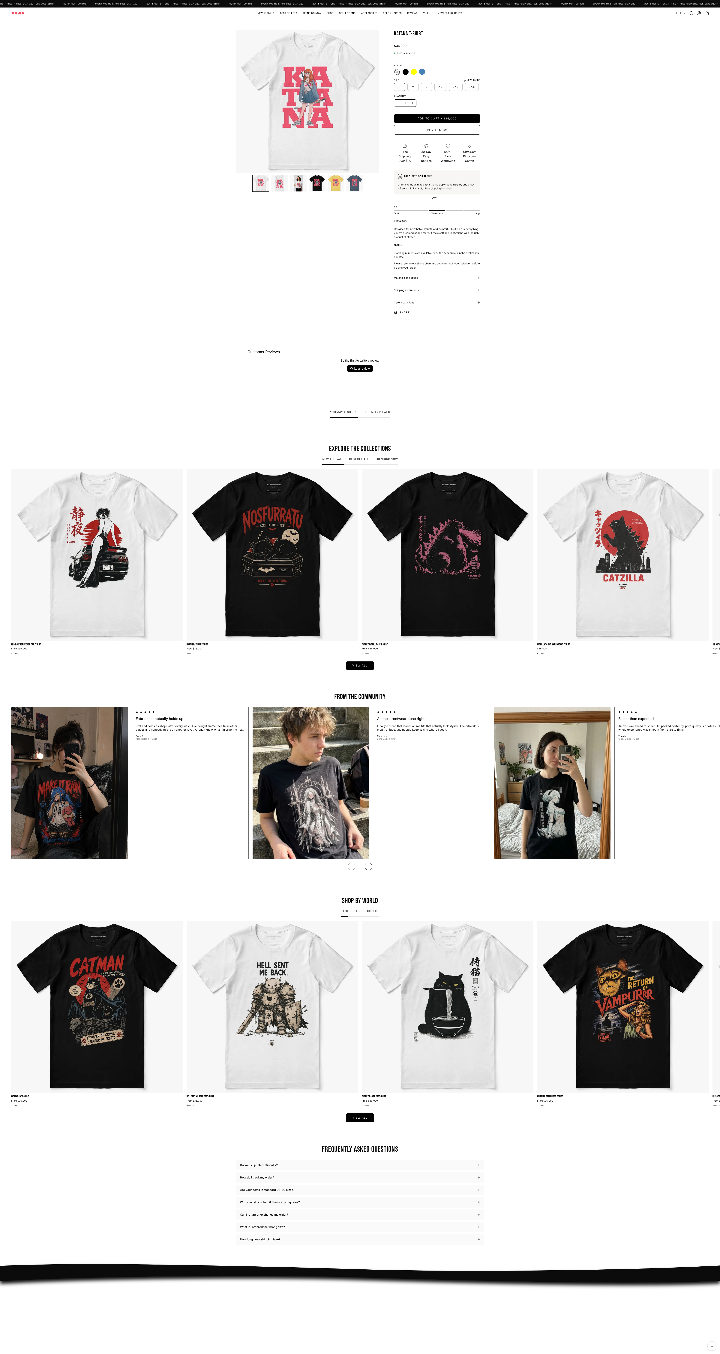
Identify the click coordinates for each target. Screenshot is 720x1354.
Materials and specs (406, 277)
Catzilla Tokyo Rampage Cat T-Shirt (553, 644)
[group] (360, 562)
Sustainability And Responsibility (334, 1300)
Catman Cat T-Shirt (20, 1096)
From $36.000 (19, 649)
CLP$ (677, 12)
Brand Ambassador (325, 1288)
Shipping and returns (406, 290)
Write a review (360, 368)
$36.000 (542, 649)
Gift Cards (370, 1306)
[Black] (406, 72)
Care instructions (404, 302)
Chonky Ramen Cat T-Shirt (374, 1096)
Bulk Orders (372, 1311)
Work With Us (322, 1294)
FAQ (366, 1288)
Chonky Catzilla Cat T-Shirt (375, 644)
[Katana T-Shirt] (260, 183)
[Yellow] (414, 72)
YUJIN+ (318, 1316)
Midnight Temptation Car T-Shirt (26, 644)
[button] (330, 13)
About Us (370, 1294)
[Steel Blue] (422, 72)
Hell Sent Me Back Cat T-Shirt (200, 1096)
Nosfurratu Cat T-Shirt (197, 644)
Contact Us (371, 1300)
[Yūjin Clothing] (17, 13)
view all (360, 665)
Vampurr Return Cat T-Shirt (550, 1096)
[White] (397, 72)
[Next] (368, 866)
